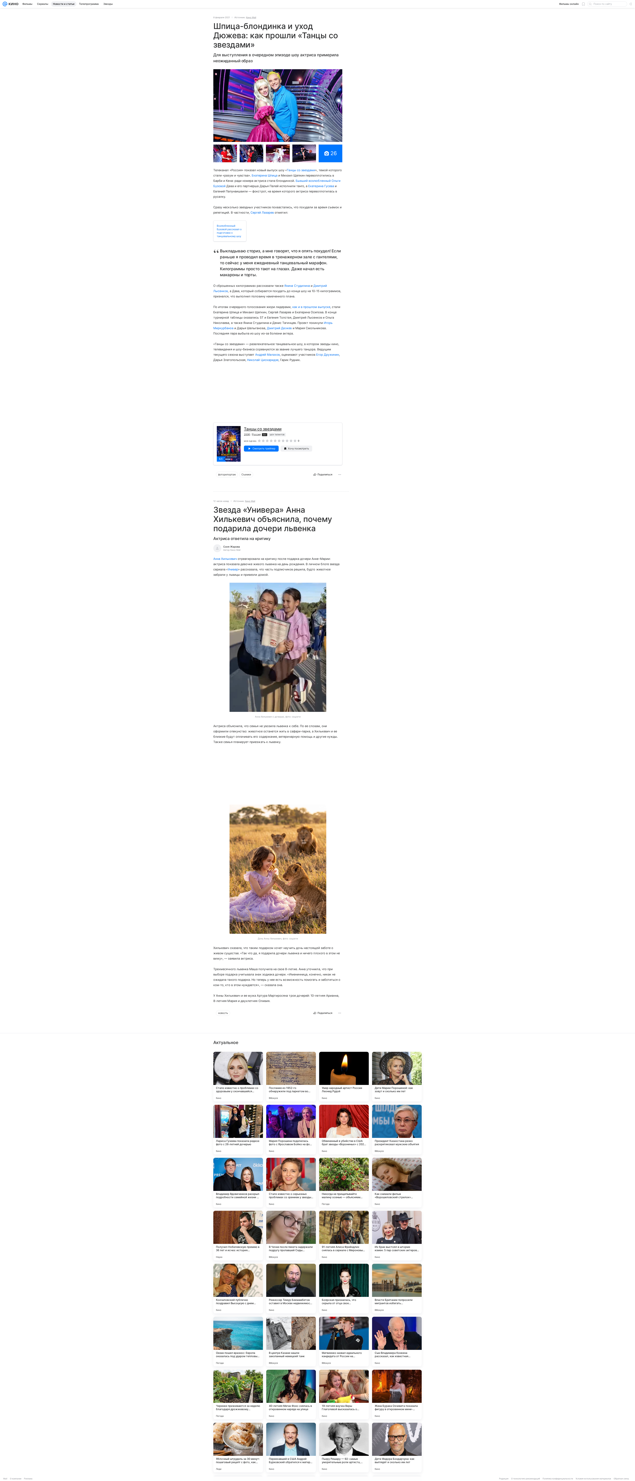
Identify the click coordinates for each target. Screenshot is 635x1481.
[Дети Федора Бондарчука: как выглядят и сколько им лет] (397, 1447)
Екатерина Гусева (321, 186)
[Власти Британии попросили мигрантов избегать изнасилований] (397, 1288)
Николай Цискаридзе (262, 360)
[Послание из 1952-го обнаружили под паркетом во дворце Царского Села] (291, 1076)
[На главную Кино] (12, 4)
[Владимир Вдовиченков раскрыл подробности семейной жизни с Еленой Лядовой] (238, 1182)
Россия (256, 434)
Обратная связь (621, 1478)
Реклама (28, 1478)
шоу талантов (277, 435)
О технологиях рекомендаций (525, 1478)
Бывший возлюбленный (313, 180)
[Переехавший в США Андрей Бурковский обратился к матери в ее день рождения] (291, 1447)
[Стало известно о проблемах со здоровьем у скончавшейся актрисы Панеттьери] (238, 1076)
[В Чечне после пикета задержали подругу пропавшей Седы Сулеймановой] (291, 1235)
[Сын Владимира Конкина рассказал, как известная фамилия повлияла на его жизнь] (397, 1341)
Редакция (503, 1478)
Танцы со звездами (301, 170)
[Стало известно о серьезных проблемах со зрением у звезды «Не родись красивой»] (291, 1182)
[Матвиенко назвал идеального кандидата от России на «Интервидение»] (344, 1341)
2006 (247, 434)
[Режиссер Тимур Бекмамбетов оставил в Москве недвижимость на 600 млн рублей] (291, 1288)
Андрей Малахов (267, 354)
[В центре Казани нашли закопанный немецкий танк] (291, 1341)
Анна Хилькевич (225, 559)
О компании (15, 1478)
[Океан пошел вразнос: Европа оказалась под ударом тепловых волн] (238, 1341)
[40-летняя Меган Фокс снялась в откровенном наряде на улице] (291, 1394)
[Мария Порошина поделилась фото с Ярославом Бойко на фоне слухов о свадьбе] (291, 1129)
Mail (5, 1478)
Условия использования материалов (593, 1478)
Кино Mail (251, 17)
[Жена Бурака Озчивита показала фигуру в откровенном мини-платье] (397, 1394)
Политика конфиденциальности (558, 1478)
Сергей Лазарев (262, 212)
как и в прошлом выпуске (311, 307)
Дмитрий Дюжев (279, 328)
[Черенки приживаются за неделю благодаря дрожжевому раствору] (238, 1394)
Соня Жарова (231, 546)
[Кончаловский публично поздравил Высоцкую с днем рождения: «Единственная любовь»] (238, 1288)
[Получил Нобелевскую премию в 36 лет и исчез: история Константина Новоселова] (238, 1235)
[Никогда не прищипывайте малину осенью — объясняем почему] (344, 1182)
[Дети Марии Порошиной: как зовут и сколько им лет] (397, 1076)
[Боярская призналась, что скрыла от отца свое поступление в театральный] (344, 1288)
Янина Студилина (297, 285)
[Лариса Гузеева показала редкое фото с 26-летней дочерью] (238, 1129)
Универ (233, 569)
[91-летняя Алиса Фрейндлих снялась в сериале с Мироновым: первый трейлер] (344, 1235)
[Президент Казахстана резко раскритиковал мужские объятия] (397, 1129)
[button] (277, 105)
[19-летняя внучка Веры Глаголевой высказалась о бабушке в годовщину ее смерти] (344, 1394)
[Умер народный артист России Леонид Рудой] (344, 1076)
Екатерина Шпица (264, 175)
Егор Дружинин (327, 354)
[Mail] (5, 4)
